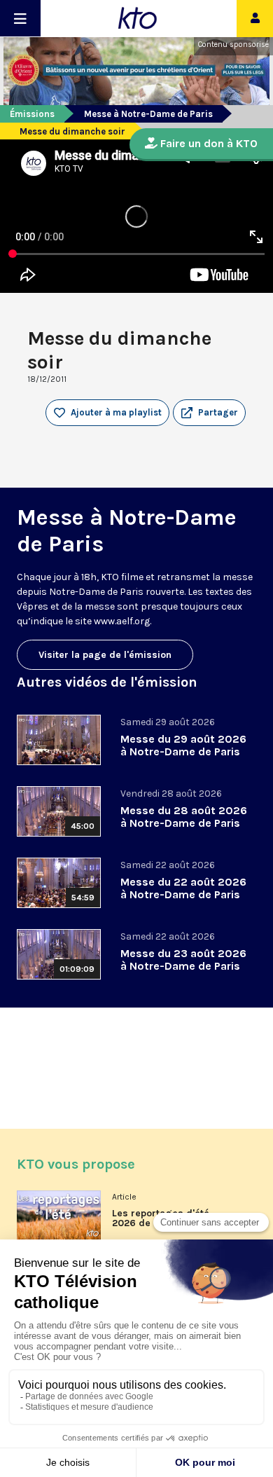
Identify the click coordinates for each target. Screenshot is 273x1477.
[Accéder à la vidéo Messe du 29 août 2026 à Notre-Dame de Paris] (59, 740)
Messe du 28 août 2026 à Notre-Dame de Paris (183, 817)
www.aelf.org (122, 621)
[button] (209, 412)
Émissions (32, 114)
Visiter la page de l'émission (105, 655)
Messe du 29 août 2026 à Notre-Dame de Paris (183, 745)
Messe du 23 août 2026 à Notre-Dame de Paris (183, 960)
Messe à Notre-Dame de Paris (148, 114)
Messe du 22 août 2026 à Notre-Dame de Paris (183, 888)
